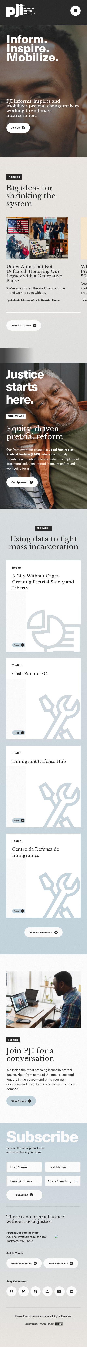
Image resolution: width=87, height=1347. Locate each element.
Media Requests (58, 1263)
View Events (18, 1101)
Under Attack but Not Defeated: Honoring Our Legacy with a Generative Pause (34, 273)
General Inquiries (21, 1263)
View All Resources (41, 932)
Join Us (15, 127)
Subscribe (22, 1195)
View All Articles (21, 325)
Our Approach (19, 482)
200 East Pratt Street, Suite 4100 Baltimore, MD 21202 (26, 1236)
